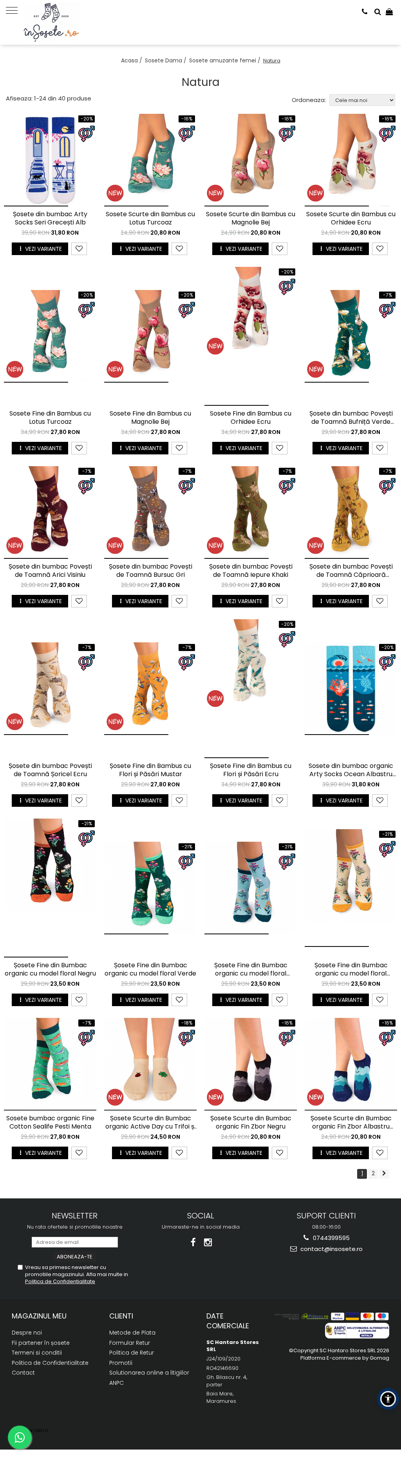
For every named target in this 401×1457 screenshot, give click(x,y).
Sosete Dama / (166, 60)
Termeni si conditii (37, 1353)
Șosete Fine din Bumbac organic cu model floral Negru (50, 969)
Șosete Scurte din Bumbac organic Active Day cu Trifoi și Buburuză (150, 1122)
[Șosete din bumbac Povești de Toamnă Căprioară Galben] (351, 512)
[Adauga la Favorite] (79, 249)
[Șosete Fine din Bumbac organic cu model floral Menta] (250, 888)
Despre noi (27, 1333)
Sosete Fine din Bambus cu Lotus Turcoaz (50, 418)
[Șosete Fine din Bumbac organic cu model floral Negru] (50, 888)
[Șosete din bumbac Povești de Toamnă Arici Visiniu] (50, 512)
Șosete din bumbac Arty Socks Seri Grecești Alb (50, 218)
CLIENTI (121, 1316)
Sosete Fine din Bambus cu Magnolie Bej (150, 418)
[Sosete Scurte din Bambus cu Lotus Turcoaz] (150, 160)
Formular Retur (129, 1343)
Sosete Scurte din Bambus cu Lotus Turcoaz (150, 218)
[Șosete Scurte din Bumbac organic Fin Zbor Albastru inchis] (351, 1064)
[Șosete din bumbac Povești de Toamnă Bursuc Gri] (150, 512)
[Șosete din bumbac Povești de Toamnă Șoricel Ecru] (50, 688)
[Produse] (14, 10)
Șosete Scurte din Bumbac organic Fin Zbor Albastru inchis (351, 1122)
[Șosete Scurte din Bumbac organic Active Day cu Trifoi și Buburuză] (150, 1064)
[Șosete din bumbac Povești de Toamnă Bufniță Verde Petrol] (351, 336)
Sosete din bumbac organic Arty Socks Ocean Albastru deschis (351, 770)
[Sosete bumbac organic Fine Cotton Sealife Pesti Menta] (50, 1064)
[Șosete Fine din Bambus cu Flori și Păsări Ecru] (250, 688)
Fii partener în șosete (41, 1343)
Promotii (120, 1363)
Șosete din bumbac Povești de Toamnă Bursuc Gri (150, 571)
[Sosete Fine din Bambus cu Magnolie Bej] (150, 336)
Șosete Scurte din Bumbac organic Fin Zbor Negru (250, 1122)
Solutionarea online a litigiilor (149, 1373)
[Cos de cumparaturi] (389, 12)
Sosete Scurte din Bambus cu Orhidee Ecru (351, 218)
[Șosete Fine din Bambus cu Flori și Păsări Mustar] (150, 688)
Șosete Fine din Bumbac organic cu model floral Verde (150, 969)
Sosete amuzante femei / (225, 60)
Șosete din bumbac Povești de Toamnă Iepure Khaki (251, 571)
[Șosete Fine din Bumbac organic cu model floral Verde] (150, 888)
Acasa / (132, 60)
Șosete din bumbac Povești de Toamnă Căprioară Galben (351, 571)
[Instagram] (208, 1242)
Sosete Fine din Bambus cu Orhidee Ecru (250, 418)
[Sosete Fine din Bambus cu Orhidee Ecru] (250, 336)
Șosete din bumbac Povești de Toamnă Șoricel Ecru (50, 770)
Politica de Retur (131, 1353)
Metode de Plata (132, 1333)
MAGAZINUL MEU (39, 1316)
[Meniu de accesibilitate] (388, 1399)
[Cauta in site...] (377, 12)
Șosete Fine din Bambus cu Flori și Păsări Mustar (150, 770)
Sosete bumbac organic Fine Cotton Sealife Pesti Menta (50, 1122)
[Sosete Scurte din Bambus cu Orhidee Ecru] (351, 160)
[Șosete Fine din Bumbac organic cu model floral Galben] (351, 888)
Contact (23, 1373)
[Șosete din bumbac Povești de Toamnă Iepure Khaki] (250, 512)
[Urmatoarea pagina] (384, 1174)
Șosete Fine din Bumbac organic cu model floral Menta (250, 969)
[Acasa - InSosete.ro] (62, 22)
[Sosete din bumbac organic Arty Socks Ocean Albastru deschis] (351, 688)
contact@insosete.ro (331, 1249)
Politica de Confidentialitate (60, 1281)
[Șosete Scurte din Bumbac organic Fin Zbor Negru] (250, 1064)
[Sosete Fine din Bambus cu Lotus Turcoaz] (50, 336)
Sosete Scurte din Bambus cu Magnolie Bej (250, 218)
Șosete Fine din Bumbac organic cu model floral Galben (351, 969)
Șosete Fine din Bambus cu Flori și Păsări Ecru (250, 770)
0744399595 (330, 1238)
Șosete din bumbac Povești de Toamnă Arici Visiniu (50, 571)
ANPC (116, 1383)
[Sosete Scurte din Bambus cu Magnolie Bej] (250, 160)
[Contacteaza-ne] (364, 12)
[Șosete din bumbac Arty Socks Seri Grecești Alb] (50, 160)
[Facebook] (193, 1242)
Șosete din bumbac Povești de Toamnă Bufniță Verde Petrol (351, 418)
